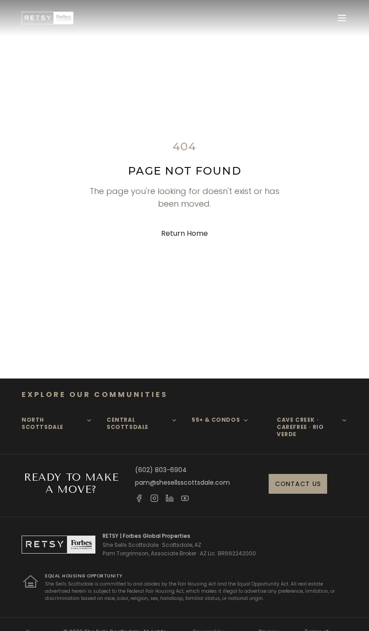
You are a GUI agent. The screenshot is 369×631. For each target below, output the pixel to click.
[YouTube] (185, 498)
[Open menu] (342, 18)
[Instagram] (154, 498)
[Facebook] (139, 498)
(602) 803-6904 (161, 469)
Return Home (184, 233)
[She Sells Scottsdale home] (47, 18)
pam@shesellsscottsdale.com (182, 482)
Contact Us (298, 483)
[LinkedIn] (170, 498)
